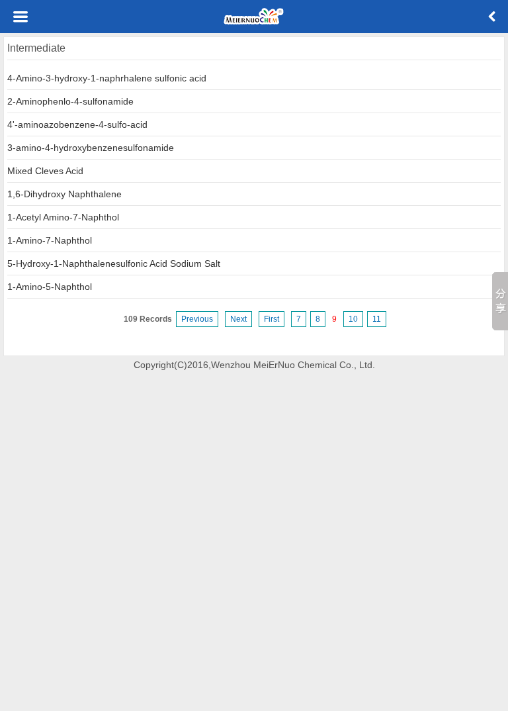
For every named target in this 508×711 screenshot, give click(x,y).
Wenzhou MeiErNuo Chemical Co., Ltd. (293, 364)
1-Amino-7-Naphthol (49, 240)
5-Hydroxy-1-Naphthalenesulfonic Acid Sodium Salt (113, 263)
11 (376, 319)
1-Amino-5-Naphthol (49, 286)
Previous (197, 319)
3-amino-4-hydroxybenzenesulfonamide (90, 147)
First (271, 319)
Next (238, 319)
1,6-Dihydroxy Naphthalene (64, 194)
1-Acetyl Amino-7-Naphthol (63, 217)
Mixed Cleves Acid (45, 171)
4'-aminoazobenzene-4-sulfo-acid (77, 124)
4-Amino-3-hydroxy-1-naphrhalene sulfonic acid (106, 78)
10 (353, 319)
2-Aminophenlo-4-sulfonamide (70, 101)
